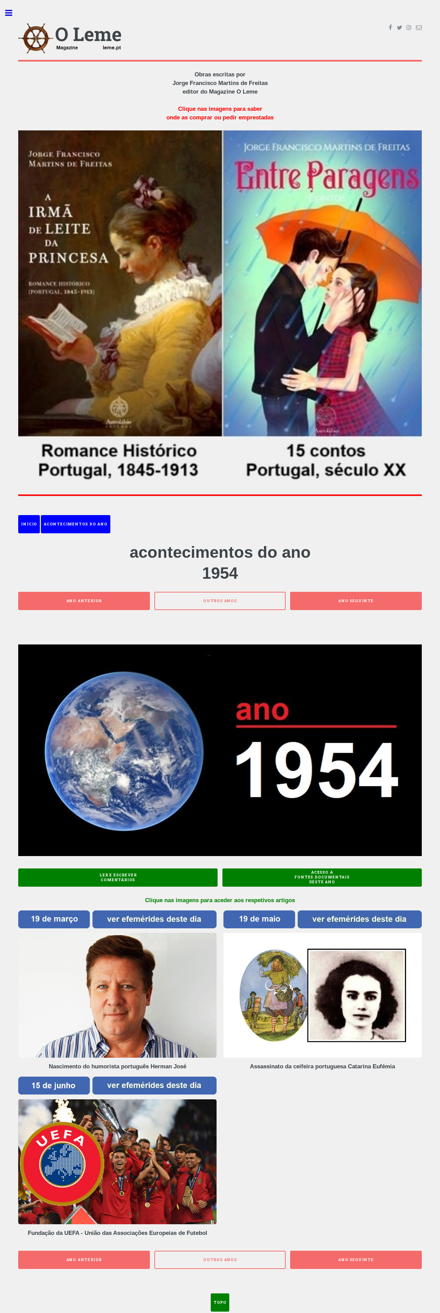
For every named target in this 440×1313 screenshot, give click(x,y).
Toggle (12, 13)
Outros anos (220, 600)
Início (29, 524)
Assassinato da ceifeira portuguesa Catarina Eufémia (322, 1066)
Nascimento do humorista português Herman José (117, 1066)
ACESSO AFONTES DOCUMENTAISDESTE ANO (321, 877)
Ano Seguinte (356, 600)
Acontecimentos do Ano (76, 524)
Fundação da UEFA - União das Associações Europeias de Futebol (117, 1233)
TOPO (220, 1302)
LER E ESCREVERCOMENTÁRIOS (117, 877)
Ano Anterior (84, 600)
